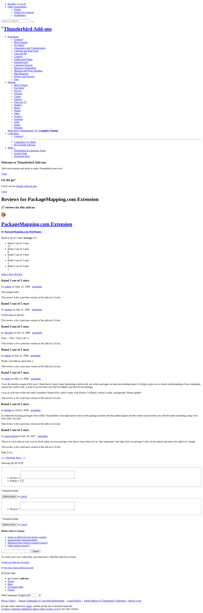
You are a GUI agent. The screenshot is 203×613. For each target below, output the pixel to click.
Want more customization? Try (33, 130)
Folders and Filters (23, 59)
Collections (13, 133)
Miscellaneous (21, 73)
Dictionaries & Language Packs (30, 150)
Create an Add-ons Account (15, 562)
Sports (17, 125)
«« (2, 457)
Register (12, 4)
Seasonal (18, 119)
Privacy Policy (8, 600)
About (11, 581)
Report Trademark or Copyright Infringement (42, 600)
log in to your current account (18, 567)
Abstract (18, 93)
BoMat (7, 410)
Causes (17, 96)
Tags (16, 79)
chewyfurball (11, 436)
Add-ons (42, 29)
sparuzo (8, 309)
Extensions (13, 36)
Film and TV (20, 102)
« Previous (9, 457)
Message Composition (25, 68)
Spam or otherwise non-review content (27, 537)
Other (17, 113)
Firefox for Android (24, 12)
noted (29, 606)
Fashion (18, 99)
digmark (8, 332)
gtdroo (7, 355)
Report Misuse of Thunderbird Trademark (105, 600)
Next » (19, 457)
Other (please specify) (18, 545)
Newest (17, 90)
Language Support (23, 65)
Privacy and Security (24, 76)
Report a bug (134, 600)
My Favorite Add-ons (25, 145)
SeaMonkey (20, 15)
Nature (17, 110)
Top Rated (19, 45)
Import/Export (21, 62)
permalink (37, 286)
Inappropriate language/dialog (22, 540)
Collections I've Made (25, 142)
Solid (16, 122)
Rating (14, 480)
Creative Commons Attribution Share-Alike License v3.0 (30, 609)
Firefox (17, 9)
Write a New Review (11, 274)
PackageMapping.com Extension (36, 224)
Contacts (18, 56)
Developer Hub (21, 156)
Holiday (18, 105)
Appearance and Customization (29, 48)
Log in (22, 4)
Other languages (9, 595)
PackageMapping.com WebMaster (23, 231)
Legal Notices (74, 600)
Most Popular (21, 42)
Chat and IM (20, 53)
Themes (12, 82)
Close (4, 173)
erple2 (7, 378)
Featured (18, 39)
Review (15, 478)
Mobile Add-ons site (26, 186)
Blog (10, 584)
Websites (18, 127)
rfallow (8, 286)
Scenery (18, 116)
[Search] (32, 21)
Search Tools (20, 153)
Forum (11, 589)
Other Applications (17, 6)
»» (24, 457)
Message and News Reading (28, 70)
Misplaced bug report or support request (27, 542)
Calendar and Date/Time (26, 51)
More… (12, 147)
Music (17, 107)
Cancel (23, 496)
